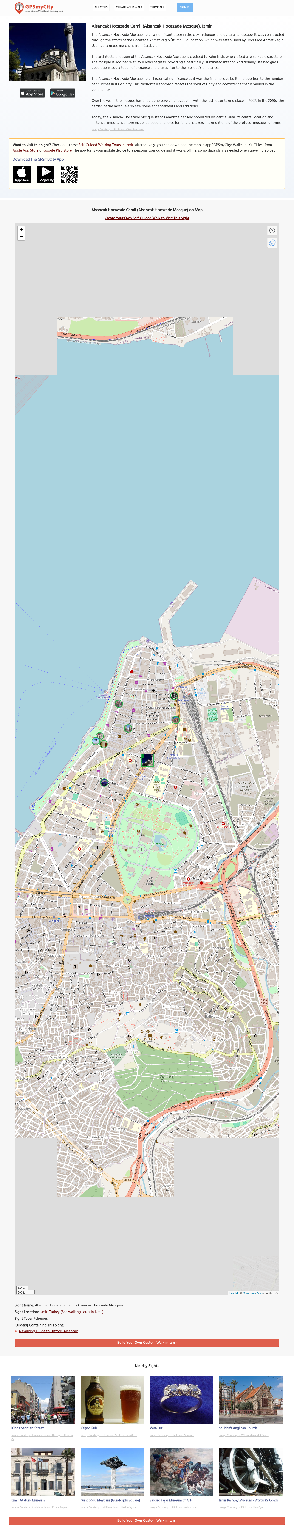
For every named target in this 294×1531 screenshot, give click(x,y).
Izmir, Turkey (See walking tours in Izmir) (72, 1312)
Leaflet (233, 1293)
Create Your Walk (129, 7)
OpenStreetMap (253, 1293)
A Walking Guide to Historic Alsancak (48, 1331)
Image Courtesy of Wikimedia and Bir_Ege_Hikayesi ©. (42, 1437)
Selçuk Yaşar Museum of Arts (171, 1500)
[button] (147, 759)
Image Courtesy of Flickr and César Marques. (118, 129)
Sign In (185, 7)
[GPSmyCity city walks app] (39, 8)
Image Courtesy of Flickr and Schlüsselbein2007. (109, 1435)
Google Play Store (57, 151)
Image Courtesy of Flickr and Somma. (172, 1435)
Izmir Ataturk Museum (28, 1500)
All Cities (101, 7)
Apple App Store (25, 151)
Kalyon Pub (89, 1428)
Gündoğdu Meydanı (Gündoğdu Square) (110, 1500)
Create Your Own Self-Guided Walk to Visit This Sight (147, 218)
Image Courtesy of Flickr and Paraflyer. (241, 1507)
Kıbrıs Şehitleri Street (27, 1428)
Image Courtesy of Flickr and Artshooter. (173, 1507)
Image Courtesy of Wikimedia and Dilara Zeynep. (40, 1507)
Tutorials (157, 7)
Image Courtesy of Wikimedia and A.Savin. (244, 1435)
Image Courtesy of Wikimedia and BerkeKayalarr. (109, 1507)
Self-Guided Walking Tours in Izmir (106, 145)
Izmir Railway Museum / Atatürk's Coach (248, 1500)
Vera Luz (156, 1428)
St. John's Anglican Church (238, 1428)
